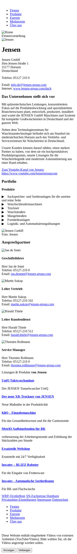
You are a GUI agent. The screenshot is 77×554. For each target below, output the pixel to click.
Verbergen (24, 550)
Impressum (44, 499)
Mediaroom (17, 21)
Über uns (16, 25)
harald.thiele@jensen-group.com (32, 335)
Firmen (14, 10)
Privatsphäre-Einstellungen (19, 499)
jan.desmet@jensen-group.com (31, 274)
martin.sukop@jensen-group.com (32, 304)
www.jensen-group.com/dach (32, 88)
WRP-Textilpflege (13, 496)
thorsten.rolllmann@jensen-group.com (36, 365)
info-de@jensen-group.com (28, 85)
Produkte (16, 14)
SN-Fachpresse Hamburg (42, 496)
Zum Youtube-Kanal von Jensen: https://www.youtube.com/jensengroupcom (29, 171)
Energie (15, 18)
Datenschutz (60, 499)
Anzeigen (8, 550)
